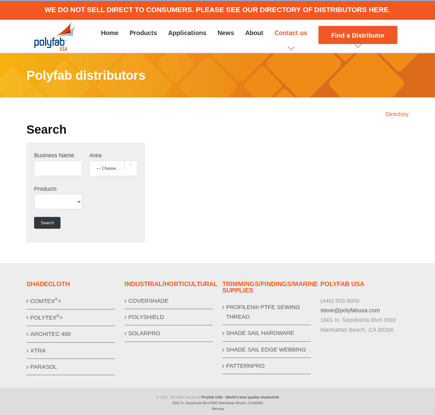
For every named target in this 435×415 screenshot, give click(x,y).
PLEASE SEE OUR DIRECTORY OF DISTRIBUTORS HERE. (293, 10)
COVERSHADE (148, 301)
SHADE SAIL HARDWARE (260, 333)
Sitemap (217, 409)
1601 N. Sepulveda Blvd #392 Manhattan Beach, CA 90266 (217, 403)
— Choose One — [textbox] (113, 168)
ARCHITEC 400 (50, 334)
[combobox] (113, 168)
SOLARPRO (144, 333)
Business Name (54, 155)
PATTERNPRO (245, 366)
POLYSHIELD (146, 317)
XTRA (38, 350)
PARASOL (43, 367)
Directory (397, 114)
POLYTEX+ (46, 317)
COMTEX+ (45, 300)
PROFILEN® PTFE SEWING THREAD (263, 312)
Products (45, 189)
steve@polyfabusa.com (350, 310)
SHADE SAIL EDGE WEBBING (266, 349)
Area (95, 155)
